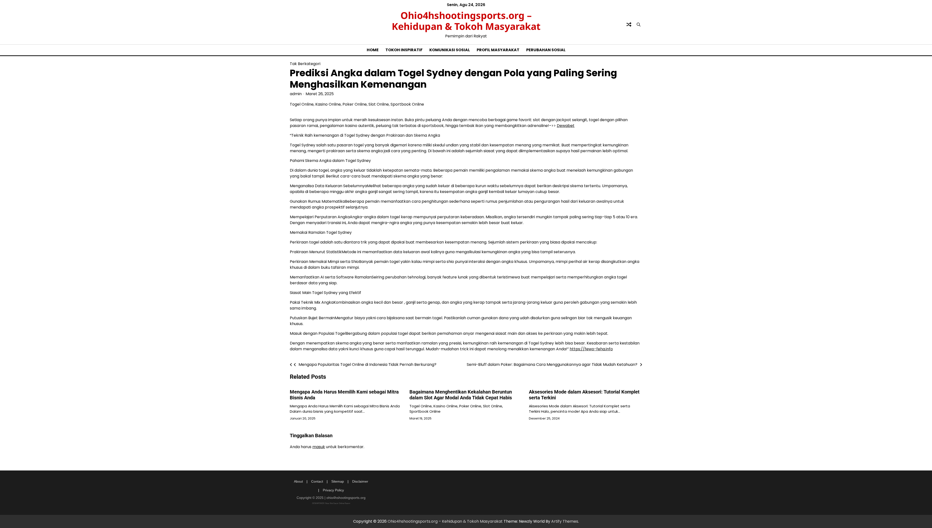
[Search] (638, 24)
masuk (318, 447)
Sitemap (337, 481)
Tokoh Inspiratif (404, 50)
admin (296, 94)
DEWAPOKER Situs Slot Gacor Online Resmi (331, 503)
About (298, 481)
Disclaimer (360, 481)
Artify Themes (564, 521)
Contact (317, 481)
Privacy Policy (333, 490)
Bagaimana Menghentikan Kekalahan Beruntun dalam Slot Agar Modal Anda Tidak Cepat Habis (460, 395)
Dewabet (565, 125)
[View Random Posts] (628, 24)
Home (373, 50)
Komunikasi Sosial (449, 50)
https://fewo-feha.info (591, 349)
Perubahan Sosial (546, 50)
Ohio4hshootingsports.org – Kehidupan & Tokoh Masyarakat (466, 21)
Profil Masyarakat (498, 50)
